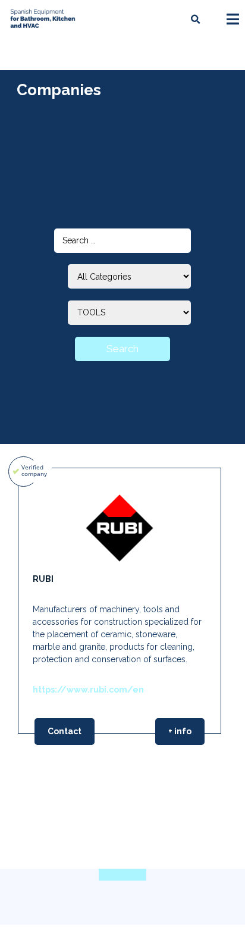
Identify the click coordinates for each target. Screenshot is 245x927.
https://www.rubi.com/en (88, 689)
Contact (64, 731)
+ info (179, 731)
